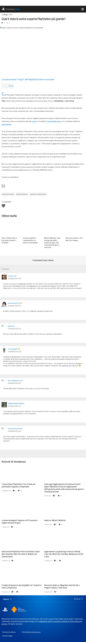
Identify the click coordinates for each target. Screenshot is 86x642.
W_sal (11, 86)
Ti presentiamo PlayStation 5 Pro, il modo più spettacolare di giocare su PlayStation (18, 485)
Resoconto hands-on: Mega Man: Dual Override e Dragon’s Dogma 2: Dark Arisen (62, 586)
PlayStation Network (22, 194)
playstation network (8, 194)
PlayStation (13, 9)
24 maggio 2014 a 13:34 (14, 383)
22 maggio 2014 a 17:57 (14, 305)
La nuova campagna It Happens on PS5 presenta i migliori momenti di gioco (20, 521)
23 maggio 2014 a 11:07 (14, 328)
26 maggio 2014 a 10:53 (14, 431)
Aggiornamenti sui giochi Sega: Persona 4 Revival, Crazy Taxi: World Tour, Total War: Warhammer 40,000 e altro (63, 554)
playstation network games (38, 194)
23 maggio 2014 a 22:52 (15, 351)
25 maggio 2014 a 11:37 (14, 406)
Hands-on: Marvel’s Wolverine (55, 520)
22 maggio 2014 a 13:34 (14, 278)
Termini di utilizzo (9, 632)
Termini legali (7, 636)
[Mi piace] (19, 491)
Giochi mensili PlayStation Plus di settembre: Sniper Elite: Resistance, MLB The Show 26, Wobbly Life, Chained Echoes (21, 554)
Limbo (34, 121)
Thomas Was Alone (54, 121)
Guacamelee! (6, 124)
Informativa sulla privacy (31, 632)
